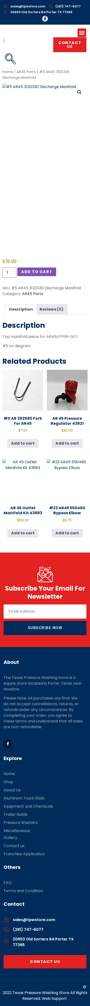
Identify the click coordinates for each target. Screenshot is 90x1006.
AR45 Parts (26, 71)
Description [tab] (21, 309)
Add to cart (36, 271)
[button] (81, 32)
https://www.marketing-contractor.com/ (43, 987)
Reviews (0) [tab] (51, 309)
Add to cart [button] (23, 443)
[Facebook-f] (45, 19)
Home (7, 71)
